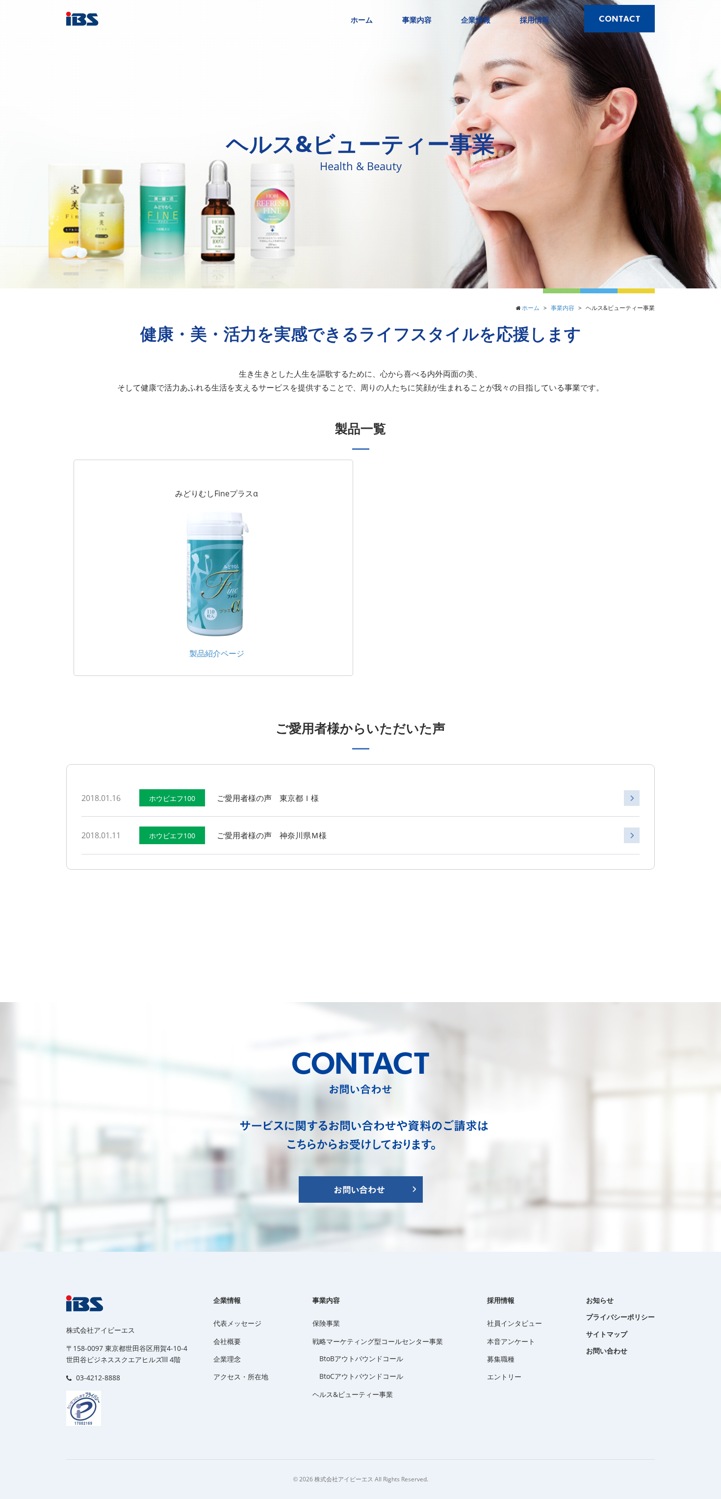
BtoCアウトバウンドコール (361, 1376)
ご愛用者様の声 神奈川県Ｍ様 (272, 835)
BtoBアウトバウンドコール (361, 1358)
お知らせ (600, 1300)
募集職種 (501, 1359)
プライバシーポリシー (620, 1316)
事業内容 (417, 20)
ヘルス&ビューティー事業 (352, 1394)
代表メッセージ (237, 1323)
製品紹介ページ (216, 653)
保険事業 (326, 1323)
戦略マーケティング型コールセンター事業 (377, 1341)
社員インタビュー (514, 1323)
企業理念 (227, 1359)
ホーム (362, 20)
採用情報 (534, 20)
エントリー (504, 1376)
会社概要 (227, 1341)
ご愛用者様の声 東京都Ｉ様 (268, 798)
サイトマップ (606, 1334)
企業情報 (475, 20)
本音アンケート (511, 1341)
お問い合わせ (606, 1350)
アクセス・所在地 (240, 1376)
